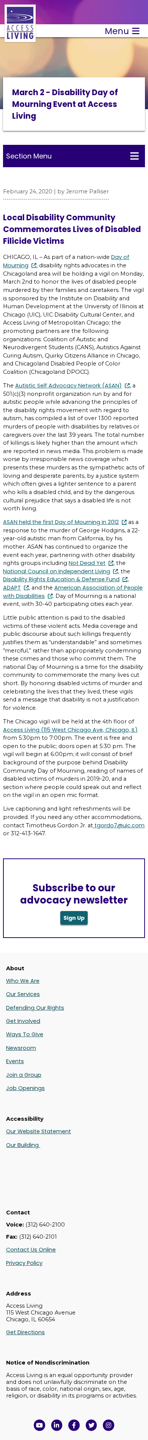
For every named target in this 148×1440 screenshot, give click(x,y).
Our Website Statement (38, 1131)
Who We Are (22, 981)
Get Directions (25, 1332)
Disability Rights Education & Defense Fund (61, 579)
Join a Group (23, 1075)
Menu (117, 31)
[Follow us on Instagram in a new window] (108, 1425)
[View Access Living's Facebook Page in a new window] (74, 1425)
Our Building (23, 1145)
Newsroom (21, 1048)
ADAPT (12, 587)
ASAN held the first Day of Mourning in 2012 (61, 522)
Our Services (23, 994)
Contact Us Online (31, 1249)
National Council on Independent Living (56, 571)
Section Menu (29, 156)
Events (15, 1061)
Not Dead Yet (87, 563)
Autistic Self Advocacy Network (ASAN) (68, 385)
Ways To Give (24, 1034)
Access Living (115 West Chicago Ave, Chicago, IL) (70, 730)
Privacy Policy (24, 1263)
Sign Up (74, 918)
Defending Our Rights (35, 1008)
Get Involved (23, 1021)
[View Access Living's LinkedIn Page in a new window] (57, 1425)
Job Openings (25, 1088)
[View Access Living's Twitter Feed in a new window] (91, 1425)
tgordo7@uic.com (119, 825)
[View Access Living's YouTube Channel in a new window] (39, 1425)
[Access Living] (20, 38)
